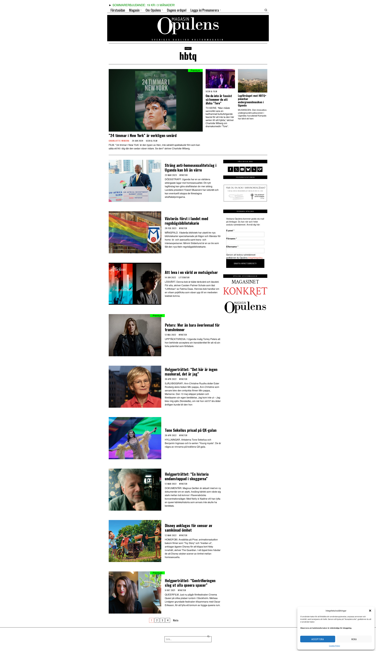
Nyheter (183, 175)
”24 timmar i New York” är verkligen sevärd (143, 135)
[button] (370, 610)
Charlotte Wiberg (119, 140)
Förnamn (231, 238)
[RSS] (254, 169)
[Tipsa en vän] (242, 169)
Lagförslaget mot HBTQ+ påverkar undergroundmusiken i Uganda (252, 100)
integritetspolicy (255, 257)
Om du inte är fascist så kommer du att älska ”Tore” (219, 99)
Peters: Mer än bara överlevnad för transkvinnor (192, 327)
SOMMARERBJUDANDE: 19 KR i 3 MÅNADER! (144, 5)
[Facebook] (230, 169)
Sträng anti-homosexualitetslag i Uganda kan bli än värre (190, 167)
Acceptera (318, 639)
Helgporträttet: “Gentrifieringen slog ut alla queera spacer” (190, 582)
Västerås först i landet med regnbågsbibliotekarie (186, 220)
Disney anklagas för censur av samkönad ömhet (188, 527)
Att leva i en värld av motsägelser (191, 272)
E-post (230, 230)
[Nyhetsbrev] (259, 169)
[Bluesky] (248, 169)
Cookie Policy (334, 645)
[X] (236, 169)
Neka (354, 639)
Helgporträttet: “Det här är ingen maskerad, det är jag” (191, 371)
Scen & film (151, 140)
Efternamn (232, 246)
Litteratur (184, 277)
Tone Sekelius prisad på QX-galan (190, 430)
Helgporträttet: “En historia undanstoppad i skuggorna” (187, 476)
